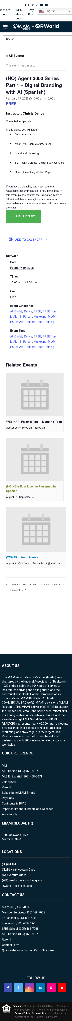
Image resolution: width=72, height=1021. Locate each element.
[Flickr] (51, 987)
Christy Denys (23, 311)
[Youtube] (62, 987)
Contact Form (10, 944)
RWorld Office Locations (17, 885)
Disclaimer (19, 1006)
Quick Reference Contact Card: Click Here (28, 950)
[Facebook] (8, 987)
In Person (26, 316)
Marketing (40, 316)
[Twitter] (18, 987)
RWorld (6, 787)
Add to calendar (28, 240)
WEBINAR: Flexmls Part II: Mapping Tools (34, 422)
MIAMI (12, 864)
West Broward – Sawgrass (25, 880)
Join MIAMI (9, 781)
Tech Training (45, 322)
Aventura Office (16, 875)
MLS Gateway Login (19, 14)
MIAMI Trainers (25, 322)
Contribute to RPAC (14, 803)
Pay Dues (31, 12)
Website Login (5, 12)
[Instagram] (29, 987)
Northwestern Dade (23, 869)
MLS (5, 765)
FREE (37, 311)
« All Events (15, 55)
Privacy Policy (22, 1013)
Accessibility (10, 814)
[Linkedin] (40, 987)
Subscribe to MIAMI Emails (18, 792)
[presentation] (34, 394)
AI (11, 311)
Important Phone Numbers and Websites (27, 809)
